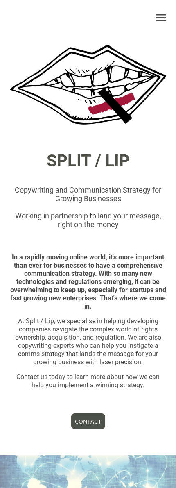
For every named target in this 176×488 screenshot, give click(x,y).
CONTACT (88, 421)
